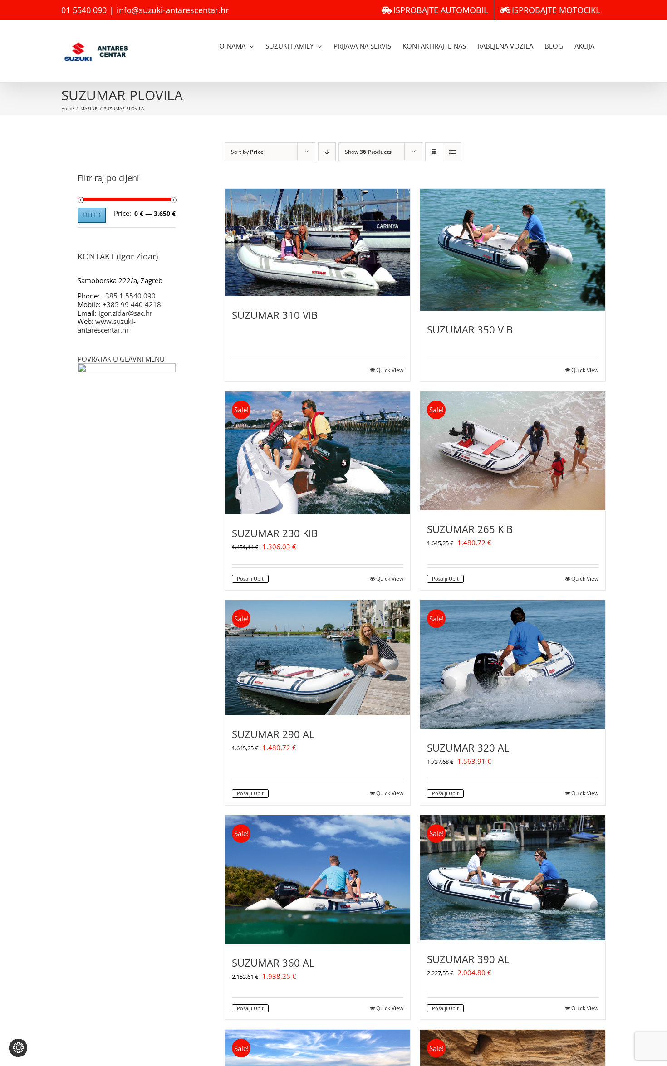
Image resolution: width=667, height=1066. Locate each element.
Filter (92, 215)
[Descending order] (327, 151)
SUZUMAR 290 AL (273, 734)
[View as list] (452, 152)
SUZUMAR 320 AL (468, 747)
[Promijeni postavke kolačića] (18, 1048)
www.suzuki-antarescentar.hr (107, 325)
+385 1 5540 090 (128, 295)
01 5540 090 (84, 10)
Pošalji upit (250, 578)
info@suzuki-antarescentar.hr (173, 10)
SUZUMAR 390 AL (468, 959)
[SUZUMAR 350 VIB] (512, 250)
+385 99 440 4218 (132, 304)
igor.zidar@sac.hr (125, 313)
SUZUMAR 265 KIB (470, 529)
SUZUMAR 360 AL (273, 962)
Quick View (389, 370)
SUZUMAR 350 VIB (470, 329)
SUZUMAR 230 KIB (275, 533)
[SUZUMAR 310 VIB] (317, 242)
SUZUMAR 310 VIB (275, 315)
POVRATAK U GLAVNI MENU (121, 358)
